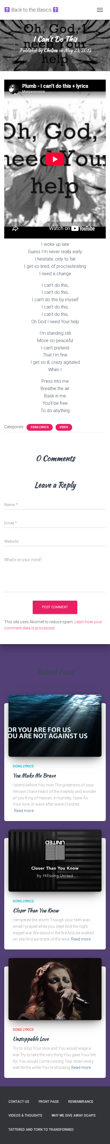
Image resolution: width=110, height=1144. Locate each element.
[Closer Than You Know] (55, 860)
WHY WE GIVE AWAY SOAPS (74, 1115)
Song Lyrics (39, 427)
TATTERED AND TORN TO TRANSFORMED (41, 1130)
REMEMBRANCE (80, 1102)
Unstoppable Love (31, 1039)
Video (64, 427)
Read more (24, 810)
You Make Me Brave (34, 775)
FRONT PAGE (49, 1102)
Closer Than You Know (36, 910)
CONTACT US (18, 1102)
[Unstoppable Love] (55, 988)
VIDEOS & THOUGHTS (25, 1115)
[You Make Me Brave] (55, 725)
